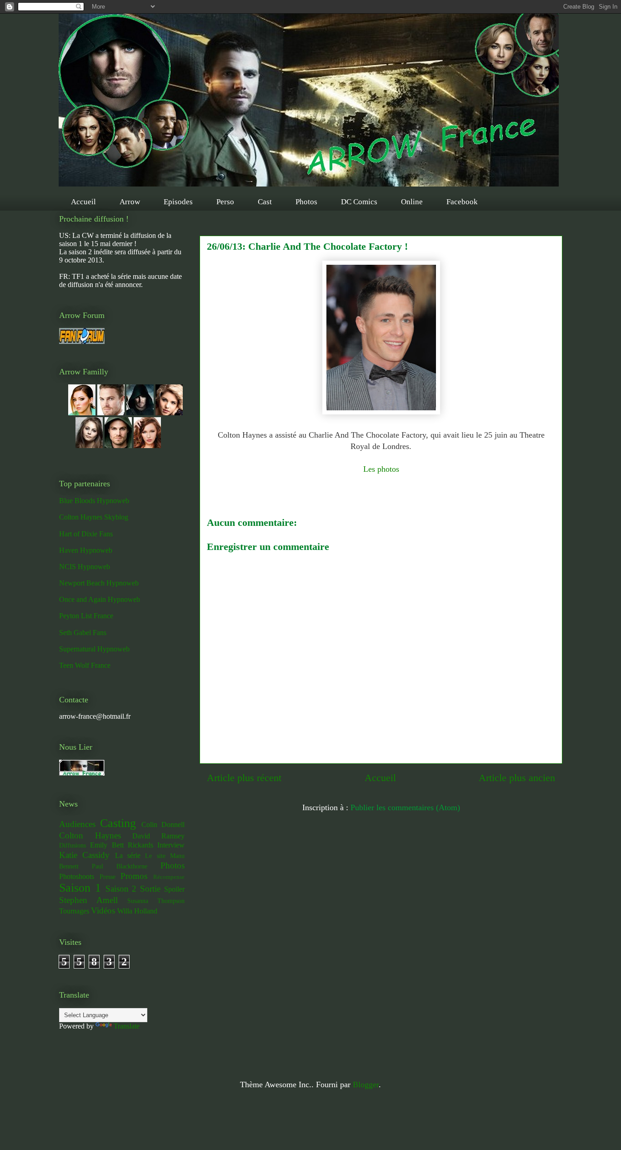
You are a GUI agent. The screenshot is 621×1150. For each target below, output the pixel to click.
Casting (118, 823)
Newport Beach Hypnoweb (99, 583)
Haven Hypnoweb (85, 550)
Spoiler (174, 889)
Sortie (150, 888)
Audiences (77, 824)
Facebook (462, 201)
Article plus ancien (517, 777)
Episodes (178, 201)
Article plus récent (244, 777)
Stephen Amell (88, 900)
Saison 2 (121, 888)
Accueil (83, 201)
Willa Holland (137, 911)
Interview (171, 845)
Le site (155, 855)
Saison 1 (80, 887)
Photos (306, 201)
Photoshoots (76, 876)
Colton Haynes (90, 835)
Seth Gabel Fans (82, 632)
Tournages (74, 911)
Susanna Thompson (156, 900)
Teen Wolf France (84, 665)
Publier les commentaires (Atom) (405, 807)
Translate (127, 1026)
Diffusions (72, 845)
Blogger (366, 1084)
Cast (265, 201)
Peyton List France (86, 616)
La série (127, 855)
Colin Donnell (163, 824)
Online (412, 201)
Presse (107, 876)
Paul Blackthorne (119, 866)
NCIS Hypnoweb (84, 566)
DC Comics (359, 201)
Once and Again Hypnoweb (99, 599)
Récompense (169, 877)
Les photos (381, 469)
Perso (225, 201)
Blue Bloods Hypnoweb (94, 500)
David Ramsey (158, 836)
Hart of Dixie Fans (86, 534)
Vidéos (103, 910)
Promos (133, 876)
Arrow (130, 201)
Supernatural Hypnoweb (94, 649)
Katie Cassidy (84, 855)
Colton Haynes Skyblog (93, 517)
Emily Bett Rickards (121, 845)
